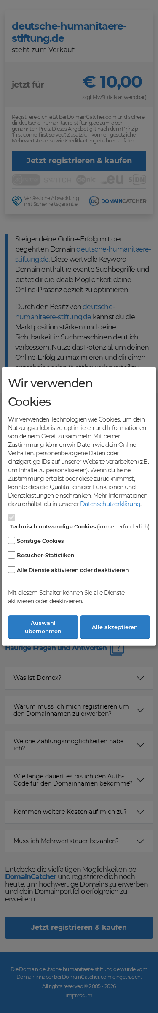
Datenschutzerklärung (110, 504)
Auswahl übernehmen (43, 627)
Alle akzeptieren (115, 627)
